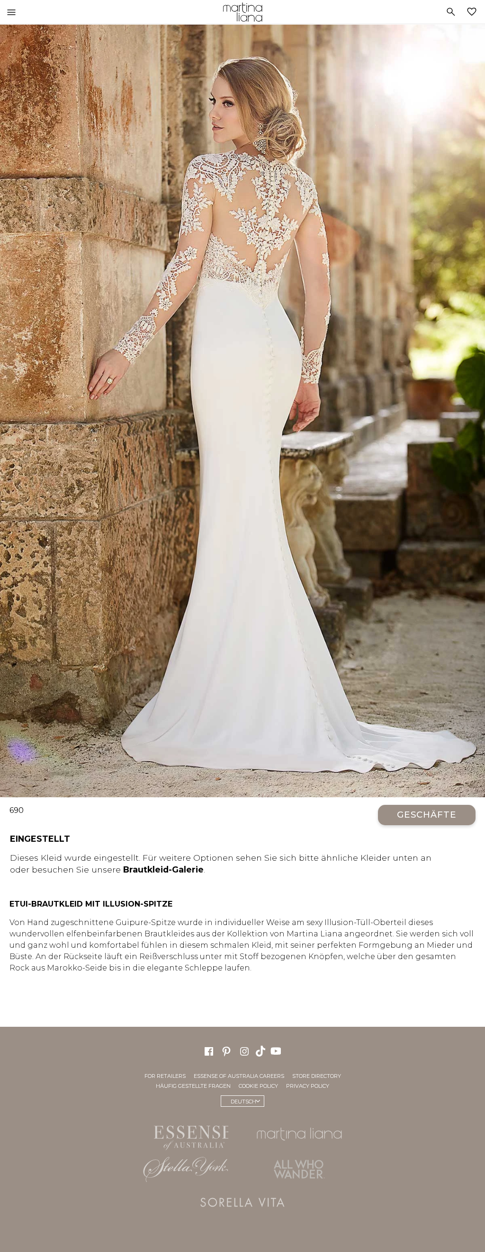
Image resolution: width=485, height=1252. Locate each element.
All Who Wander (299, 1169)
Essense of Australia (185, 1136)
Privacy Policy (307, 1086)
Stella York (185, 1169)
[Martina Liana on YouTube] (277, 1050)
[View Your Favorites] (473, 12)
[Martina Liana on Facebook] (209, 1050)
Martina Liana (242, 12)
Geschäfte (427, 814)
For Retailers (165, 1076)
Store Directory (316, 1076)
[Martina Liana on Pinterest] (226, 1050)
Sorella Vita (242, 1202)
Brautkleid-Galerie (163, 869)
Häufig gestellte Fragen (193, 1086)
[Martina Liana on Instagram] (244, 1050)
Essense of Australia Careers (239, 1076)
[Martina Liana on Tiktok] (261, 1050)
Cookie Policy (258, 1086)
